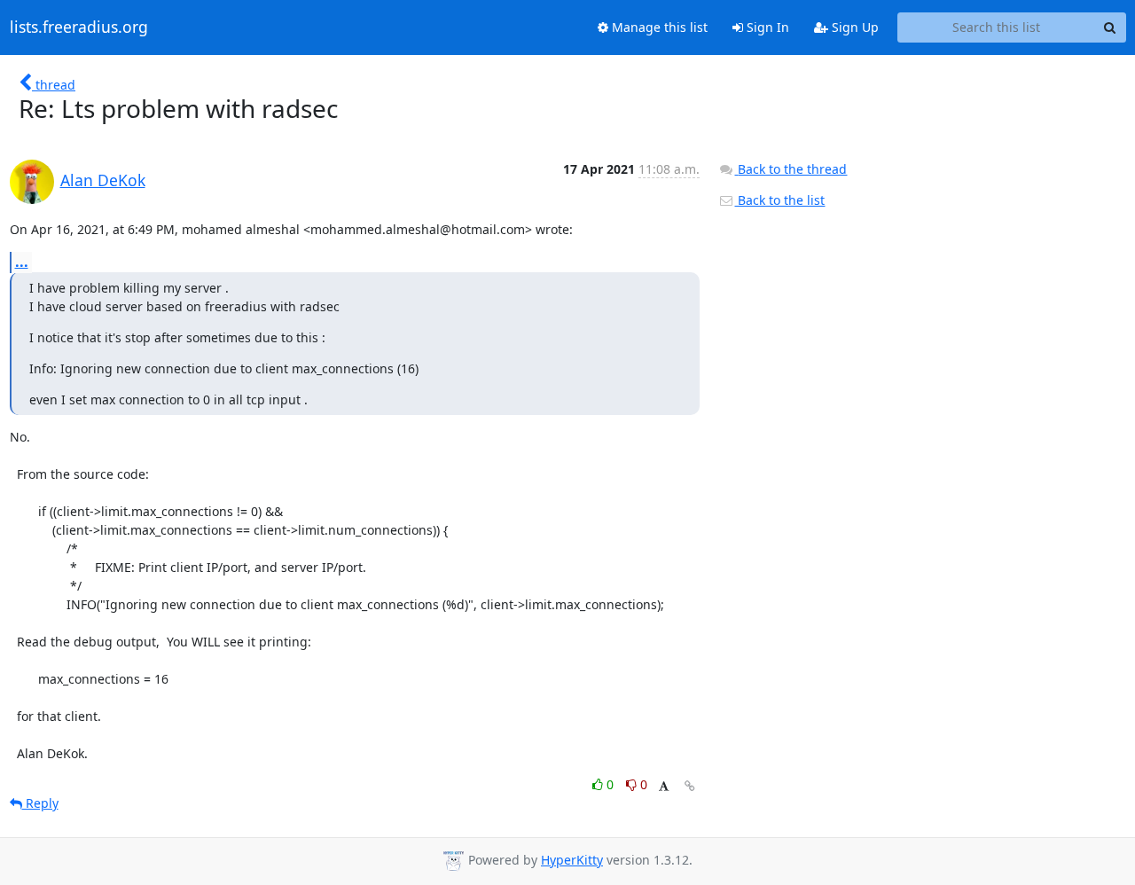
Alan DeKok (102, 180)
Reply (40, 803)
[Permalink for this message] (690, 786)
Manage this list (658, 27)
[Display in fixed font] (664, 787)
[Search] (1110, 27)
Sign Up (853, 27)
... (21, 261)
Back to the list (779, 200)
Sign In (766, 27)
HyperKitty (572, 859)
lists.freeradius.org (79, 27)
